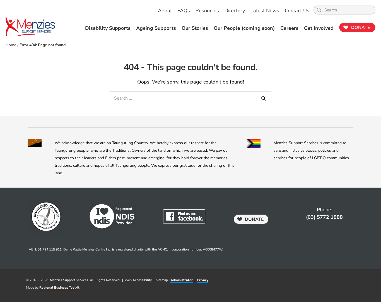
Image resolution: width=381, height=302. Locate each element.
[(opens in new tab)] (184, 216)
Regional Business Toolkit (59, 287)
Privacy (202, 280)
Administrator (181, 280)
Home (11, 45)
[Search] (264, 98)
